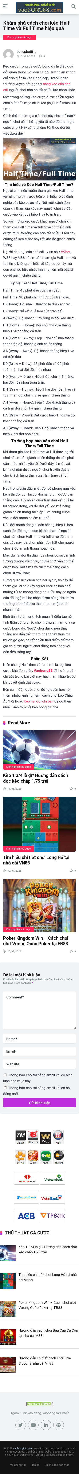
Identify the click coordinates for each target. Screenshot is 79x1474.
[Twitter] (20, 1425)
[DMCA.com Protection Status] (39, 1405)
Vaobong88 (43, 670)
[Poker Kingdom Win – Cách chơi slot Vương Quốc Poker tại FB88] (39, 905)
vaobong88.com (22, 1448)
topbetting (28, 52)
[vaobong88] (39, 7)
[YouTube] (33, 1425)
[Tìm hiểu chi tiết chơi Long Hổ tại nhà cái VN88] (39, 824)
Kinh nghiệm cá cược (19, 37)
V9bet (65, 252)
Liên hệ (35, 1464)
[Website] (58, 1425)
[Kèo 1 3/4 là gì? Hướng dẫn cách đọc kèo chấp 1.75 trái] (39, 749)
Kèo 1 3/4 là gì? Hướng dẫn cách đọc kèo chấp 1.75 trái (35, 778)
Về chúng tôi (18, 1464)
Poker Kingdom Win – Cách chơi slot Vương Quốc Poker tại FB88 (36, 941)
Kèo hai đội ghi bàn (39, 701)
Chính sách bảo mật (56, 1464)
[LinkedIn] (46, 1425)
